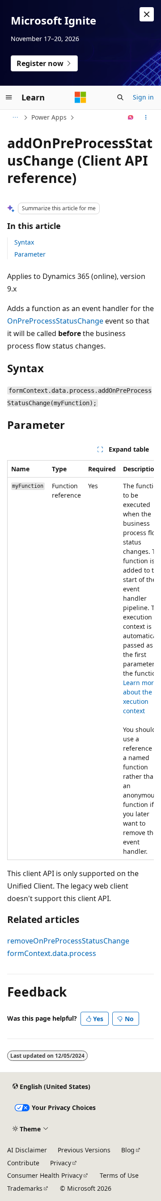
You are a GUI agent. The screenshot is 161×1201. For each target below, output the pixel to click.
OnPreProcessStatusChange (55, 321)
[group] (80, 660)
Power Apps (49, 117)
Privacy (60, 1163)
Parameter (30, 254)
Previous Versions (84, 1150)
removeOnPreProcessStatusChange (68, 941)
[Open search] (120, 97)
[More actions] (146, 117)
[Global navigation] (9, 97)
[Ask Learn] (130, 117)
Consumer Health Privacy (44, 1175)
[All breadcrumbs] (15, 117)
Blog (128, 1150)
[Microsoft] (80, 97)
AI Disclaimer (27, 1150)
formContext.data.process (51, 953)
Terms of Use (119, 1175)
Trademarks (24, 1188)
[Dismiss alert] (147, 14)
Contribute (23, 1163)
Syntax (24, 242)
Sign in (143, 97)
